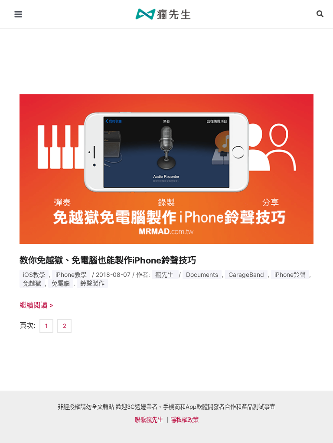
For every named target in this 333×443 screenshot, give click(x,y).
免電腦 (61, 283)
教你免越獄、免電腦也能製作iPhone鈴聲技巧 (108, 260)
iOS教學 (34, 274)
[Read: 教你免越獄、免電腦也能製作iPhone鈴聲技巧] (167, 168)
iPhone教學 (71, 274)
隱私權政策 (184, 419)
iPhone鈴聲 (290, 274)
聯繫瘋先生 (149, 419)
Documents (202, 274)
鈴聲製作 (92, 283)
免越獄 (32, 283)
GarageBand (246, 274)
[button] (320, 14)
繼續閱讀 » (36, 305)
